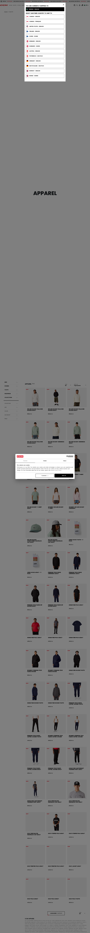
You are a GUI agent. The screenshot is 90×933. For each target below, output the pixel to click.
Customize (44, 475)
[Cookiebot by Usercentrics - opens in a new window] (67, 456)
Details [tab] (45, 460)
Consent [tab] (25, 460)
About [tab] (64, 460)
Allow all (64, 475)
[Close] (63, 5)
